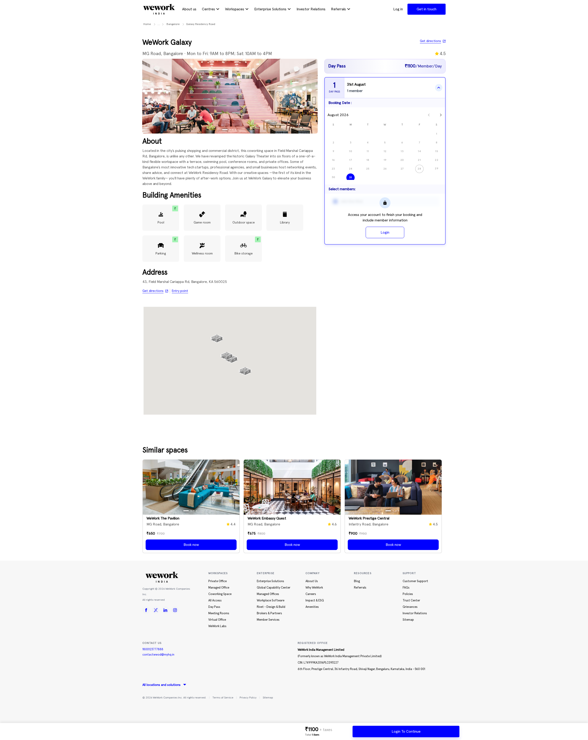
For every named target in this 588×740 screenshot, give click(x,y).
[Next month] (441, 115)
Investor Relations (311, 9)
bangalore (173, 24)
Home (147, 24)
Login (385, 232)
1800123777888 (152, 649)
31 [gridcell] (350, 177)
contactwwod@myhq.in (158, 654)
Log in (398, 9)
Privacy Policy (248, 697)
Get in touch (426, 9)
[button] (226, 354)
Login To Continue (406, 731)
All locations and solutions (161, 685)
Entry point (180, 291)
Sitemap (268, 697)
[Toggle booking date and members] (438, 87)
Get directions (430, 41)
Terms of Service (222, 697)
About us (189, 9)
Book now (191, 545)
